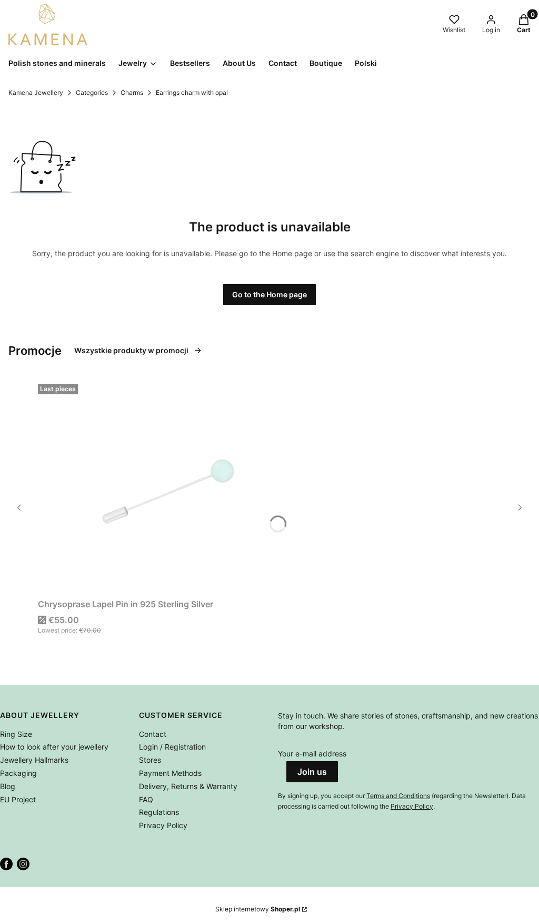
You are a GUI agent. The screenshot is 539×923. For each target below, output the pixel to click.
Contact (152, 734)
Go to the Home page (269, 294)
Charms (132, 92)
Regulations (159, 812)
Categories (92, 92)
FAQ (146, 799)
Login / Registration (172, 746)
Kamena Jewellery (35, 92)
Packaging (18, 773)
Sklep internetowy (257, 909)
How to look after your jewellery (54, 746)
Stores (150, 759)
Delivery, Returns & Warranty (188, 786)
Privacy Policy (163, 825)
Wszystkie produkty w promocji (131, 350)
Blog (7, 786)
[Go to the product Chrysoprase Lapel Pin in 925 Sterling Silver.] (169, 487)
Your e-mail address (312, 753)
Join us (312, 771)
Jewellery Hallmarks (34, 759)
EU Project (18, 799)
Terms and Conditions (398, 796)
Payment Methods (170, 773)
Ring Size (16, 734)
